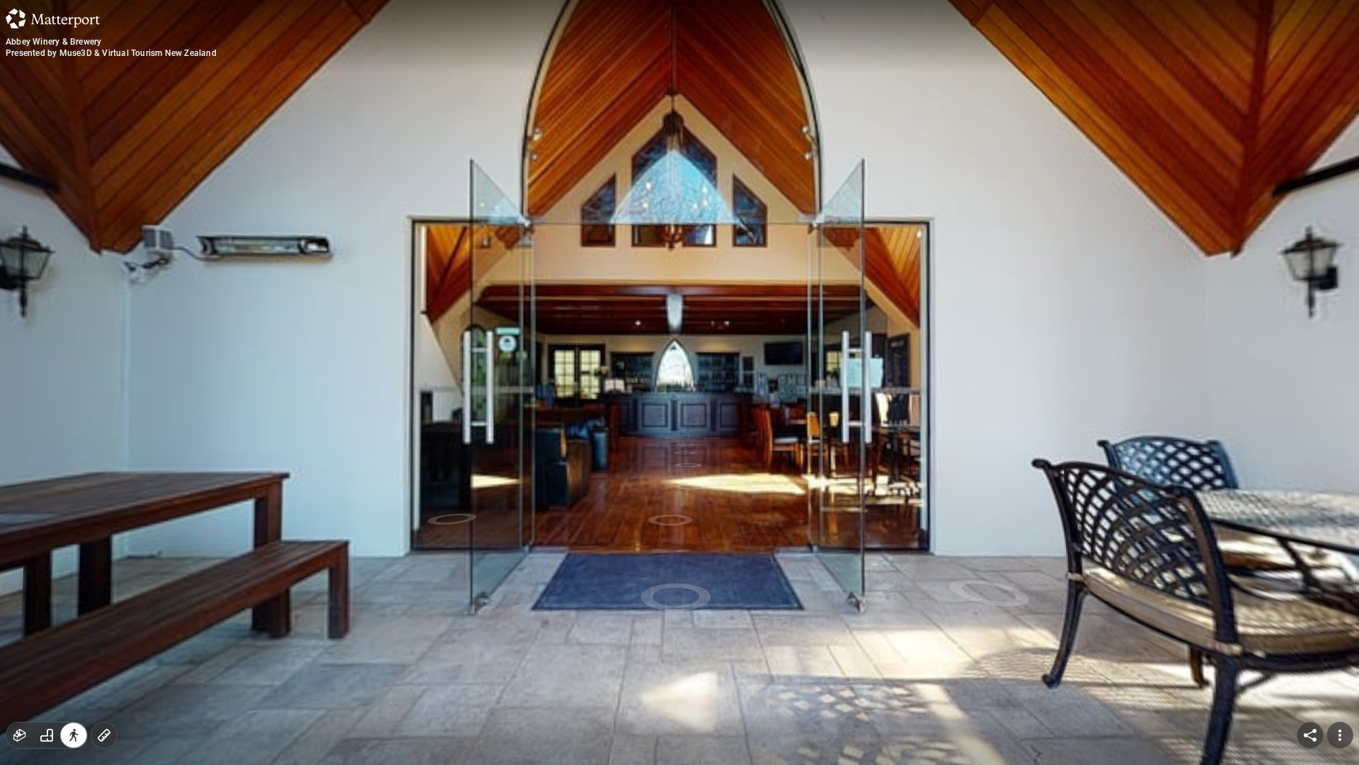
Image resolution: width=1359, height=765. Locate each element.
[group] (47, 735)
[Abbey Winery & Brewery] (679, 382)
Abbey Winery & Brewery (53, 42)
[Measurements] (104, 735)
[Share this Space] (1310, 735)
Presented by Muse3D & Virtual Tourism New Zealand (111, 53)
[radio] (19, 735)
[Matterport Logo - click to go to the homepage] (53, 18)
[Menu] (1339, 735)
